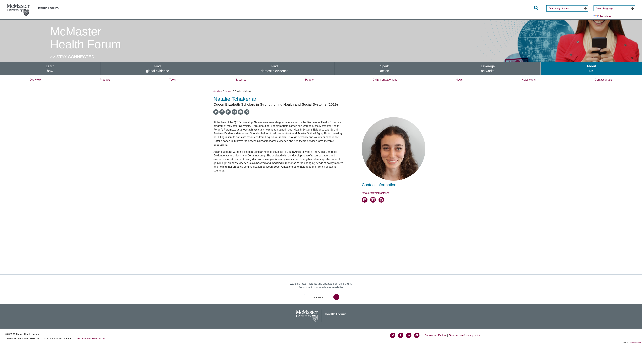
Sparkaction (384, 68)
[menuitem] (50, 68)
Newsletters (529, 79)
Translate (605, 16)
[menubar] (321, 68)
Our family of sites (559, 8)
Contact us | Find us (435, 335)
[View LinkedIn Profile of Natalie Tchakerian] (364, 200)
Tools (172, 79)
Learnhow (50, 68)
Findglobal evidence (157, 68)
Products (105, 79)
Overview (35, 79)
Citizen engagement (385, 79)
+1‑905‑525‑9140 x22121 (91, 338)
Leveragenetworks (488, 68)
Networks (240, 79)
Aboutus (591, 68)
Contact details (603, 79)
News (459, 79)
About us (217, 91)
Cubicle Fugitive (635, 342)
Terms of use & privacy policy (464, 335)
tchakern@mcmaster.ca (376, 193)
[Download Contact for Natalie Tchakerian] (373, 200)
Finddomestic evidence (274, 68)
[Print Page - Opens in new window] (381, 200)
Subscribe (318, 297)
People (309, 79)
